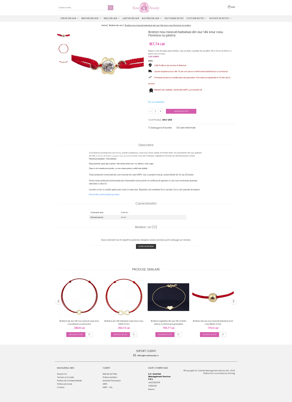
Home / (105, 25)
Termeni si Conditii (65, 377)
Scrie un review (146, 246)
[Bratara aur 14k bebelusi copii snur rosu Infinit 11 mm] (124, 297)
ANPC (105, 384)
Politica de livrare (64, 384)
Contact (60, 387)
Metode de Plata (110, 374)
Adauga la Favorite (161, 127)
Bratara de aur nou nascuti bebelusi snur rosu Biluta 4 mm (213, 322)
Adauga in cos (181, 111)
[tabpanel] (107, 65)
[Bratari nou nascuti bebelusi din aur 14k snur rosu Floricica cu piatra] (107, 65)
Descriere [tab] (146, 145)
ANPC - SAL (108, 387)
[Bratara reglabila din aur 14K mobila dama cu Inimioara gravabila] (168, 297)
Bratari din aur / (116, 25)
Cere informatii (187, 127)
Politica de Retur (110, 377)
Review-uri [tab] (146, 227)
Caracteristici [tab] (146, 203)
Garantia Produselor (112, 380)
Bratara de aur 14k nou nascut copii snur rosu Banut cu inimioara (79, 322)
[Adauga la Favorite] (89, 334)
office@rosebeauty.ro (148, 355)
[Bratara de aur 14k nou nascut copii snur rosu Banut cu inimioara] (79, 297)
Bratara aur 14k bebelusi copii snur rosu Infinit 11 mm (123, 322)
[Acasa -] (146, 7)
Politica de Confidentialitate (69, 380)
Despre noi (62, 374)
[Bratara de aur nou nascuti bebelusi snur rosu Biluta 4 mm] (213, 297)
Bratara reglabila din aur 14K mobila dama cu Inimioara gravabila (168, 322)
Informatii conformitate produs (104, 194)
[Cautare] (110, 7)
